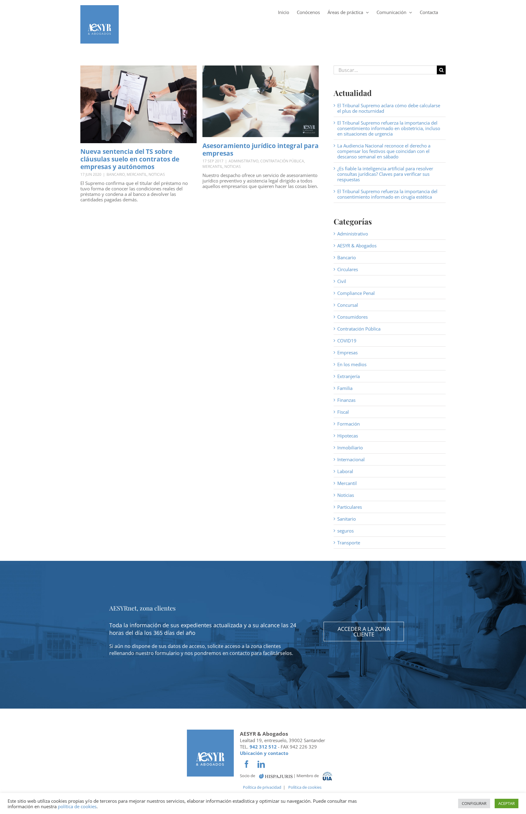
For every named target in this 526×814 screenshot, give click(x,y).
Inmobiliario (350, 447)
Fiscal (343, 412)
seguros (345, 530)
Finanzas (346, 400)
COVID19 (346, 340)
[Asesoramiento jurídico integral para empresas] (260, 101)
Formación (348, 423)
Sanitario (346, 519)
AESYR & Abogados (357, 245)
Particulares (349, 507)
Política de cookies (304, 787)
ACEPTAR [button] (506, 803)
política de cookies (77, 806)
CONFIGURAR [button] (474, 803)
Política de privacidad (262, 787)
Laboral (345, 471)
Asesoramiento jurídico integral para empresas (260, 149)
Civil (341, 281)
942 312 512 (263, 746)
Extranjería (348, 376)
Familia (344, 388)
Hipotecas (347, 435)
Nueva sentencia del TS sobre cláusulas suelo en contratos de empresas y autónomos (129, 159)
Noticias (157, 174)
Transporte (348, 542)
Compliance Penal (356, 293)
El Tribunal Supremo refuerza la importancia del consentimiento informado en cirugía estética (387, 194)
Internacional (351, 459)
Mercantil (137, 174)
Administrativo (243, 161)
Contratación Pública (282, 161)
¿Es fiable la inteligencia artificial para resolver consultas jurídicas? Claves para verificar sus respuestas (385, 173)
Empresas (347, 352)
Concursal (347, 305)
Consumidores (352, 317)
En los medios (351, 364)
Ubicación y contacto (264, 753)
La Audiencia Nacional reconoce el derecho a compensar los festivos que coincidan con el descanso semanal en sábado (383, 151)
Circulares (347, 269)
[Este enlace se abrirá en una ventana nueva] (276, 776)
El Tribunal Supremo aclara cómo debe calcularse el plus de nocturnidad (388, 108)
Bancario (116, 174)
